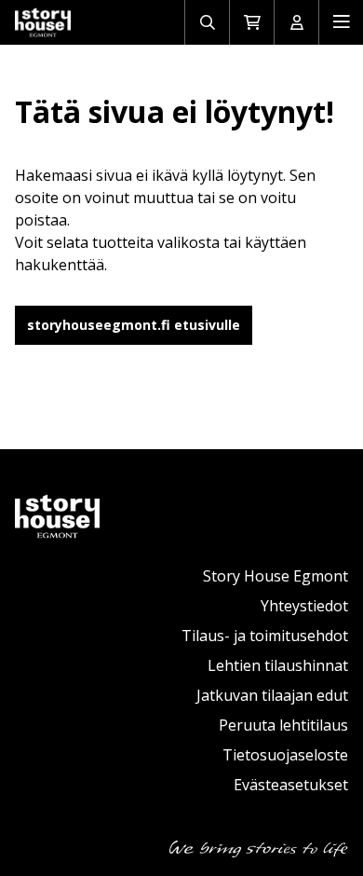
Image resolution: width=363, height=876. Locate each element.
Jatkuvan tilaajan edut (272, 695)
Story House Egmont (275, 576)
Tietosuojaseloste (285, 755)
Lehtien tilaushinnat (278, 665)
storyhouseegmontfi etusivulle (133, 325)
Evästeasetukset (291, 784)
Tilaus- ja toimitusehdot (265, 635)
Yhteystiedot (304, 605)
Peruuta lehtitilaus (283, 725)
